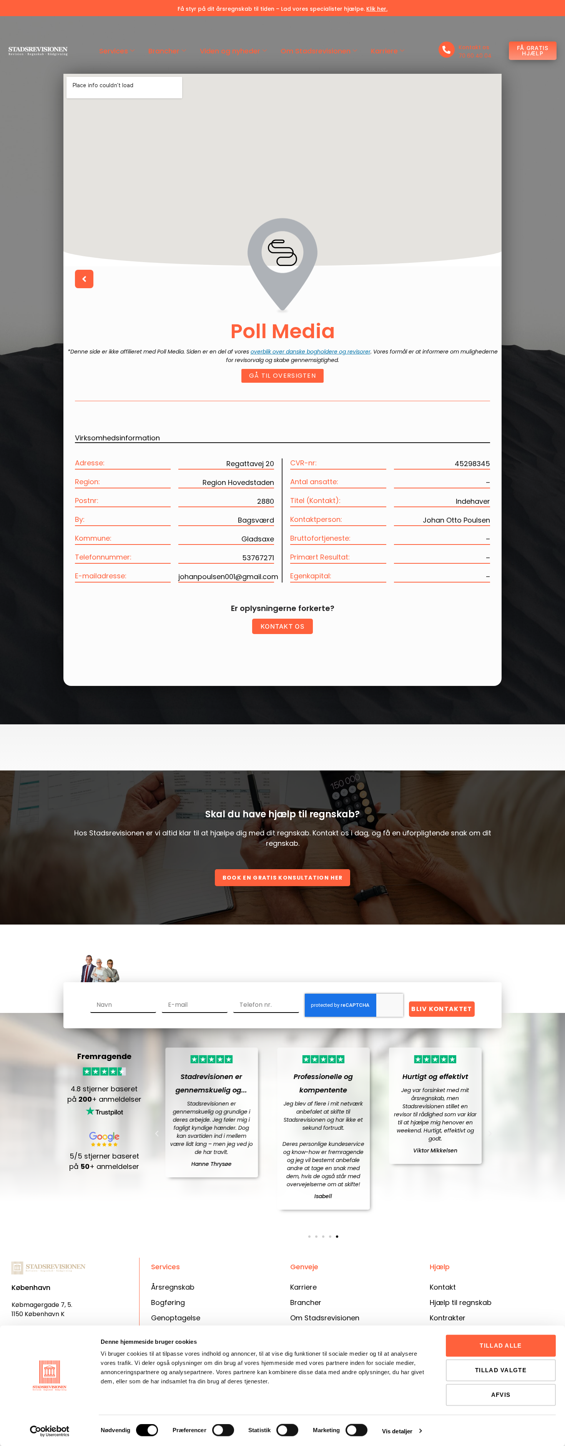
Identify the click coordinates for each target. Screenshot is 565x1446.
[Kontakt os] (447, 50)
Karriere (384, 51)
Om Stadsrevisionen (316, 51)
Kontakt (443, 1287)
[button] (157, 1133)
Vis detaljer (397, 1431)
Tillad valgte (501, 1370)
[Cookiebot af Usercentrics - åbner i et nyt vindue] (49, 1431)
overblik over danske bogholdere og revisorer (311, 351)
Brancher (163, 51)
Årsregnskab (172, 1287)
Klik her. (376, 9)
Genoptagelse (175, 1318)
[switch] (223, 1430)
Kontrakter (447, 1318)
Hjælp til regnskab (461, 1302)
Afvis (501, 1394)
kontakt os (282, 626)
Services (113, 51)
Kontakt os (474, 47)
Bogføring (168, 1302)
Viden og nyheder (230, 51)
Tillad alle (501, 1345)
